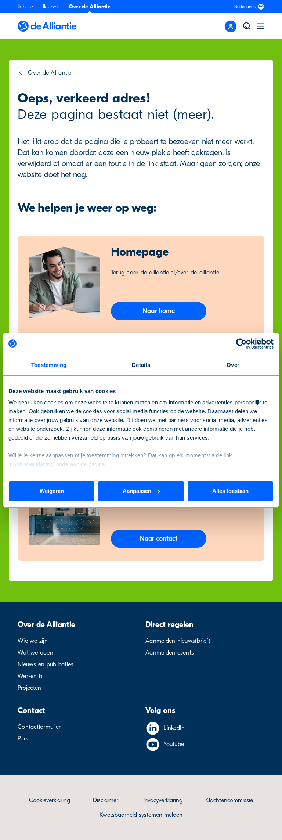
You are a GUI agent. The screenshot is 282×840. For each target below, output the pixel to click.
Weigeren (52, 491)
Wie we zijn (33, 641)
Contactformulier (39, 727)
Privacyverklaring (161, 800)
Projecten (29, 688)
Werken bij (31, 676)
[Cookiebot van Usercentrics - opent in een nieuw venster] (241, 343)
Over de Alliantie (90, 6)
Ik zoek (51, 6)
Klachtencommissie (229, 800)
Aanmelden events (169, 652)
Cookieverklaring (49, 800)
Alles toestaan (230, 491)
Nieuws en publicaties (45, 664)
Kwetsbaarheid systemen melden (141, 815)
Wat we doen (35, 652)
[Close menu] (230, 26)
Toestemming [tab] (49, 365)
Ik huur (25, 6)
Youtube (173, 744)
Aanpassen (137, 491)
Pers (23, 738)
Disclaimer (105, 800)
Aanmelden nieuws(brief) (177, 641)
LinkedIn (174, 728)
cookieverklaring (32, 464)
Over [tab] (233, 365)
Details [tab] (141, 365)
